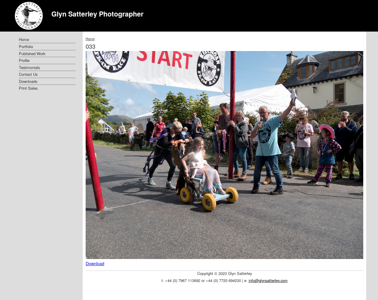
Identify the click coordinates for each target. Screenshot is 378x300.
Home (90, 38)
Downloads (28, 81)
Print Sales (28, 88)
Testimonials (29, 67)
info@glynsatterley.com (268, 280)
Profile (24, 60)
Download (95, 263)
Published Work (32, 53)
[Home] (29, 16)
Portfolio (26, 46)
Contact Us (28, 74)
